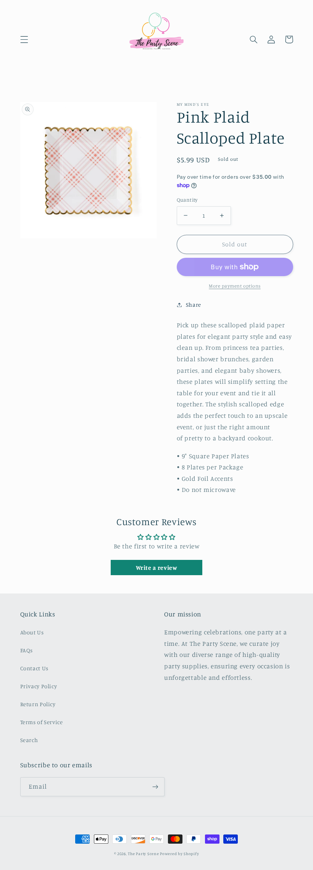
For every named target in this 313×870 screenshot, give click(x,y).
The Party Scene (144, 853)
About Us (32, 632)
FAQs (26, 650)
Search (29, 740)
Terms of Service (41, 722)
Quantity (187, 200)
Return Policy (38, 704)
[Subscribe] (155, 786)
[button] (24, 39)
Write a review (156, 567)
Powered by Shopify (179, 853)
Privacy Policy (38, 686)
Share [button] (193, 304)
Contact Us (34, 668)
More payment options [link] (235, 286)
